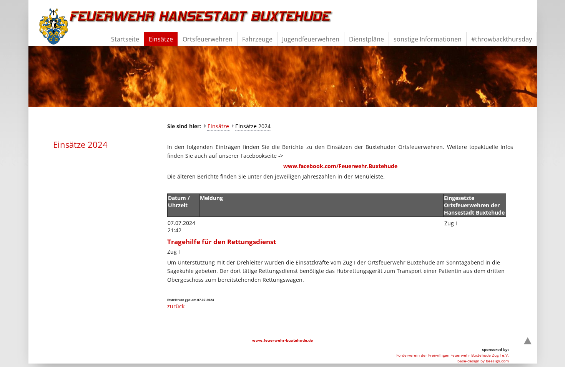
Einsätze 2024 (253, 126)
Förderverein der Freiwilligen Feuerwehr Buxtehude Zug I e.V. (452, 355)
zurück (175, 306)
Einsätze (218, 126)
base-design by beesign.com (483, 361)
